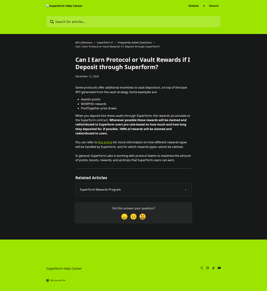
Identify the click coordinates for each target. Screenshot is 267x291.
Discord (214, 6)
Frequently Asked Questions (135, 42)
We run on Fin (57, 280)
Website (194, 6)
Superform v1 (105, 42)
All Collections (83, 42)
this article (105, 142)
